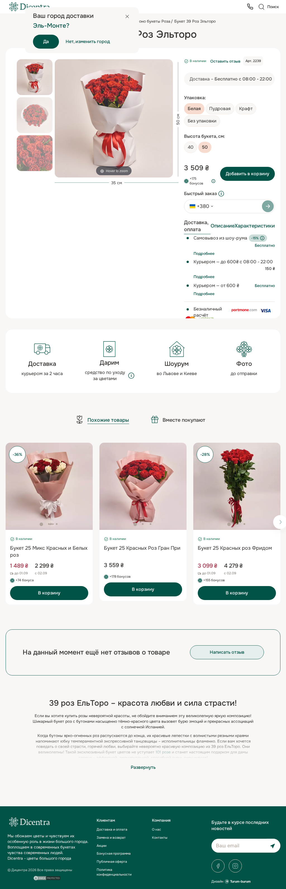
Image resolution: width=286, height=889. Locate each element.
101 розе (163, 752)
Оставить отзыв (225, 61)
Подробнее (204, 253)
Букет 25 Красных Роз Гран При (142, 548)
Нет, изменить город (88, 41)
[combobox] (199, 206)
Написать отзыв (227, 652)
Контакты (159, 837)
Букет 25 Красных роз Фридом (235, 548)
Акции (101, 845)
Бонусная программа (114, 853)
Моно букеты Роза (153, 21)
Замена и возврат (111, 837)
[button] (41, 524)
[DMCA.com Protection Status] (47, 878)
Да (46, 41)
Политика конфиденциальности (114, 872)
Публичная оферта (112, 861)
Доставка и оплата (112, 829)
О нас (156, 829)
